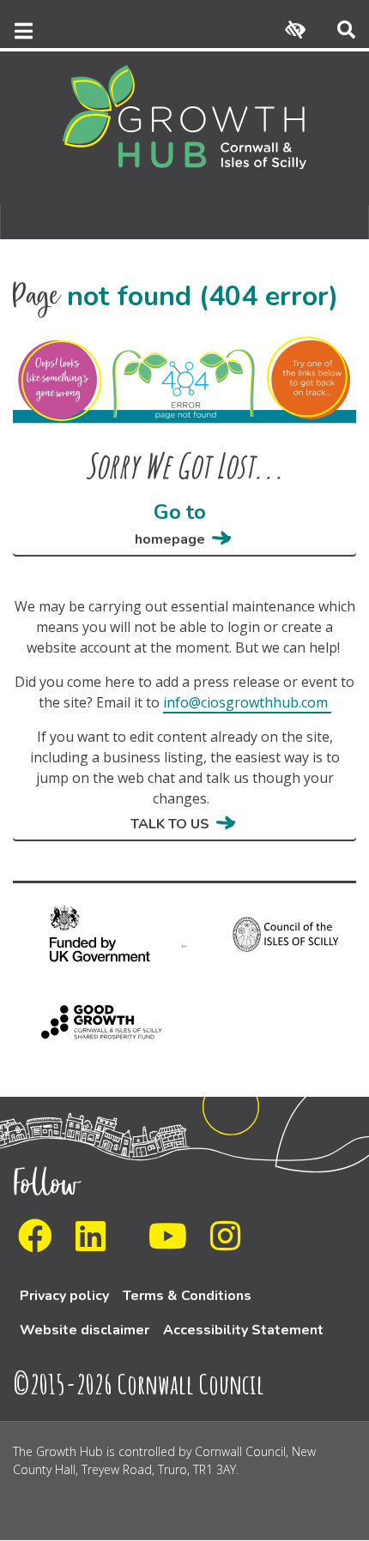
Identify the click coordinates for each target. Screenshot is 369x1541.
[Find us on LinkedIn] (96, 1243)
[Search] (346, 31)
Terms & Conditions (187, 1295)
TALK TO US (169, 824)
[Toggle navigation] (22, 30)
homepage (170, 539)
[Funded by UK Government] (90, 943)
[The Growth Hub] (184, 115)
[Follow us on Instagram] (230, 1243)
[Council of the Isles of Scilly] (278, 943)
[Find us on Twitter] (132, 1243)
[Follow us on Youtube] (172, 1243)
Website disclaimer (84, 1330)
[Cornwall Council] (184, 945)
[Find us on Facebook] (40, 1243)
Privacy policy (64, 1295)
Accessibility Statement (243, 1330)
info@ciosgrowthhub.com (245, 702)
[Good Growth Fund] (90, 1030)
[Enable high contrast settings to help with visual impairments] (295, 31)
